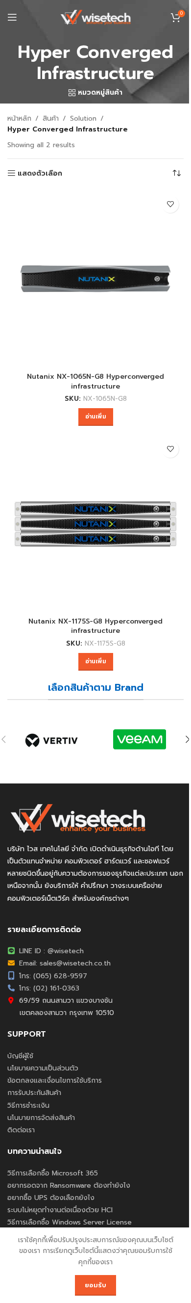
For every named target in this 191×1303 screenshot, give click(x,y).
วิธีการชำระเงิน (28, 1105)
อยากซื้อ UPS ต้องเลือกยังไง (51, 1198)
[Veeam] (140, 739)
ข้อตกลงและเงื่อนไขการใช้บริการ (54, 1080)
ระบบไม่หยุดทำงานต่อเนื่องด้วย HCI (60, 1210)
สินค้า (51, 118)
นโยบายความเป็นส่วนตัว (42, 1068)
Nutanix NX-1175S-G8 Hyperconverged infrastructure (95, 626)
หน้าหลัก (19, 118)
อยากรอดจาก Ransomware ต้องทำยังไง (68, 1185)
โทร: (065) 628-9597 (52, 976)
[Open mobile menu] (12, 17)
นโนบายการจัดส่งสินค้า (41, 1118)
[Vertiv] (51, 739)
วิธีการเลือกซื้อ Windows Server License (69, 1222)
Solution (83, 118)
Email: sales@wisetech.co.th (64, 963)
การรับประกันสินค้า (34, 1093)
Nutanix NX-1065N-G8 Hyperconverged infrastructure (95, 381)
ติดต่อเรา (21, 1130)
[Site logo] (95, 17)
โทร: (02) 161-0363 (48, 988)
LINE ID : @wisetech (50, 951)
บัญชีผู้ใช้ (20, 1056)
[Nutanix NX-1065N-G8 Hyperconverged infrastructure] (95, 279)
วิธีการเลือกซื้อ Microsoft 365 (52, 1173)
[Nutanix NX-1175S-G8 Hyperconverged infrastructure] (95, 524)
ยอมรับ (95, 1285)
